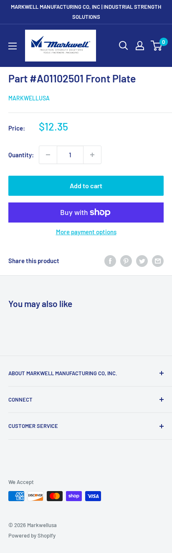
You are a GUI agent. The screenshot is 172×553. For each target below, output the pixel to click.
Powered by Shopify (32, 535)
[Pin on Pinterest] (126, 260)
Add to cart (86, 185)
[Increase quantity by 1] (92, 155)
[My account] (140, 45)
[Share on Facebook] (110, 260)
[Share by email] (158, 260)
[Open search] (123, 45)
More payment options (86, 232)
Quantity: (21, 155)
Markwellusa (29, 98)
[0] (157, 46)
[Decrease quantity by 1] (48, 155)
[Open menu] (12, 46)
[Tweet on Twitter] (142, 260)
